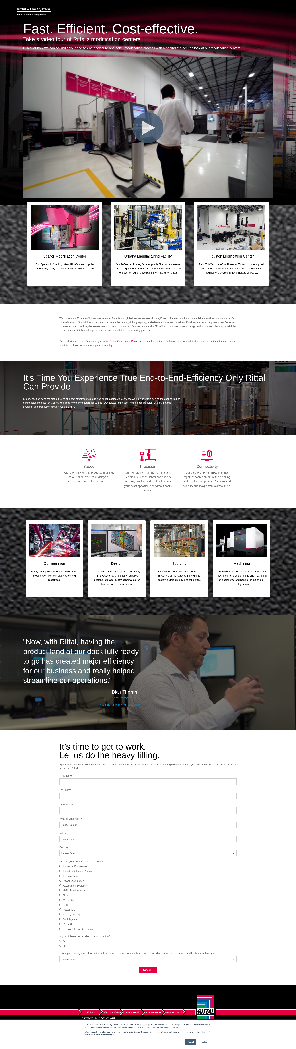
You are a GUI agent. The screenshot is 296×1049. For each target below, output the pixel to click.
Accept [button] (191, 1042)
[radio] (148, 941)
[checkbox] (148, 897)
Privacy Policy (176, 1027)
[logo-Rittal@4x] (34, 12)
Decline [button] (204, 1042)
